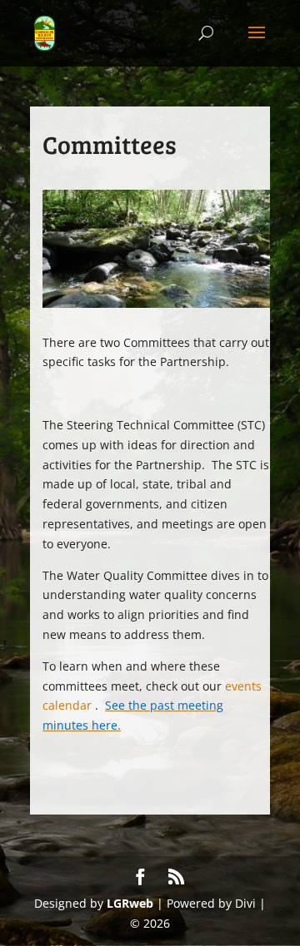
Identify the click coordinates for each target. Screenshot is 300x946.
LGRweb (130, 903)
